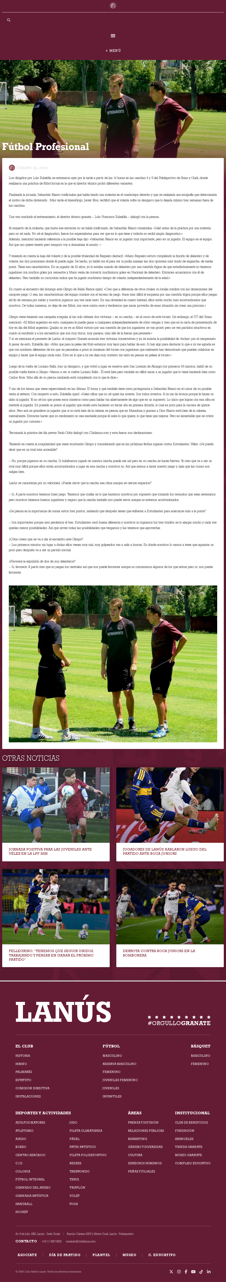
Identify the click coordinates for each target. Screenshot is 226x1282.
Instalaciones (28, 1096)
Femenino (112, 1072)
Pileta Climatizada (86, 1130)
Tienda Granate (188, 1147)
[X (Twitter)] (171, 1272)
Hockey (21, 1212)
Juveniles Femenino (120, 1080)
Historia (22, 1055)
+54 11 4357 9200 (51, 1241)
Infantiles (112, 1096)
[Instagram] (179, 1272)
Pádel (75, 1139)
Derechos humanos (145, 1163)
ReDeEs (75, 1163)
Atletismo (24, 1130)
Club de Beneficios (191, 1122)
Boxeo (20, 1147)
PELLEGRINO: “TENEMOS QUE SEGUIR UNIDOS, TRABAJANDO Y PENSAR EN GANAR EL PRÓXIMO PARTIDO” (51, 955)
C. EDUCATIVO (161, 1255)
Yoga (74, 1204)
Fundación (184, 1130)
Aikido (20, 1139)
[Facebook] (186, 1272)
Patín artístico (83, 1147)
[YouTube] (193, 1272)
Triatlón (77, 1187)
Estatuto (23, 1080)
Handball (23, 1204)
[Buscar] (8, 20)
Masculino (112, 1055)
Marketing (137, 1139)
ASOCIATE (27, 1255)
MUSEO (129, 1255)
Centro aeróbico (30, 1155)
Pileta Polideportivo (88, 1155)
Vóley (74, 1195)
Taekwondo (80, 1171)
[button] (113, 35)
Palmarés (23, 1072)
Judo (73, 1122)
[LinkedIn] (209, 1272)
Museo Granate (188, 1155)
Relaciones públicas (146, 1130)
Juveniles (111, 1088)
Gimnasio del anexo (33, 1187)
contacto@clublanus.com (81, 1241)
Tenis (74, 1179)
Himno (21, 1064)
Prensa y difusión (143, 1122)
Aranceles (184, 1139)
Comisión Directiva (32, 1088)
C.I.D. (19, 1163)
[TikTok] (201, 1272)
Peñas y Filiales (141, 1171)
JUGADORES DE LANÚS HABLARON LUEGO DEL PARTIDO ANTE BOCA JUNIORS (165, 851)
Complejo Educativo (193, 1163)
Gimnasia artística (31, 1195)
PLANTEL (101, 1255)
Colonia (22, 1171)
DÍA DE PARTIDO (64, 1255)
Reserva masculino (119, 1064)
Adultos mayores (30, 1122)
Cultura (135, 1155)
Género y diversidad (145, 1147)
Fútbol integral (30, 1179)
